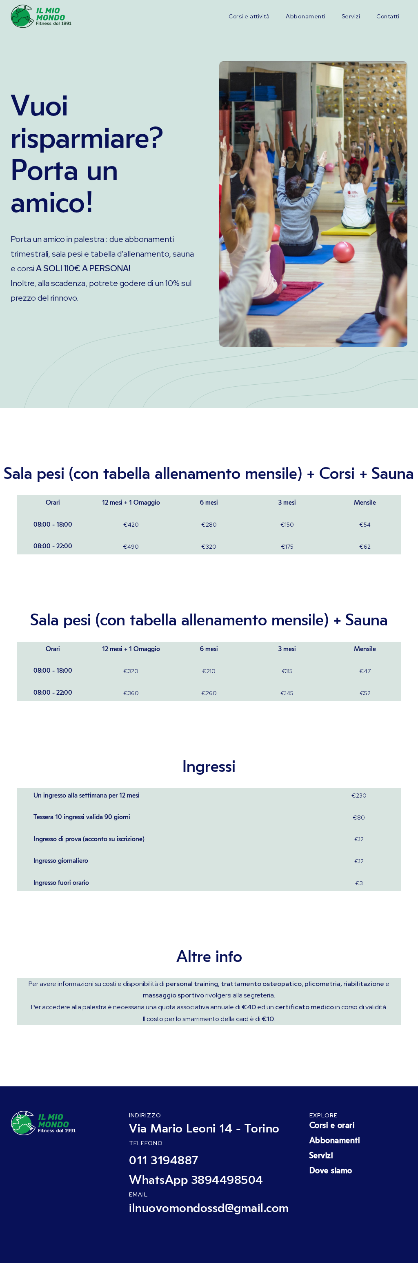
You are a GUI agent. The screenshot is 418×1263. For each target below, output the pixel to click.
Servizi (351, 16)
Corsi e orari (332, 1125)
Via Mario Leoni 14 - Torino (204, 1129)
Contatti (387, 16)
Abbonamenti (305, 16)
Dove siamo (330, 1171)
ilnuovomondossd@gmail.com (209, 1208)
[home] (43, 16)
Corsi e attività (249, 16)
